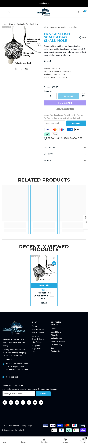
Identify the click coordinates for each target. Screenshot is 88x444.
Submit (43, 394)
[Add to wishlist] (83, 96)
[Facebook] (5, 402)
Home (4, 24)
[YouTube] (35, 402)
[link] (15, 226)
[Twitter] (41, 402)
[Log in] (78, 12)
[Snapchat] (29, 402)
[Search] (9, 12)
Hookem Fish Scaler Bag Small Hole (44, 296)
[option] (44, 3)
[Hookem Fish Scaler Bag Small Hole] (44, 268)
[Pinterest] (17, 402)
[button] (4, 45)
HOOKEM (56, 68)
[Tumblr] (23, 402)
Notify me (44, 285)
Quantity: (48, 91)
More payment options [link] (65, 108)
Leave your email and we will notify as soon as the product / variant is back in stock (64, 116)
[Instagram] (11, 402)
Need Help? (44, 3)
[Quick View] (54, 263)
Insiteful (21, 430)
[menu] (3, 12)
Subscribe (76, 123)
